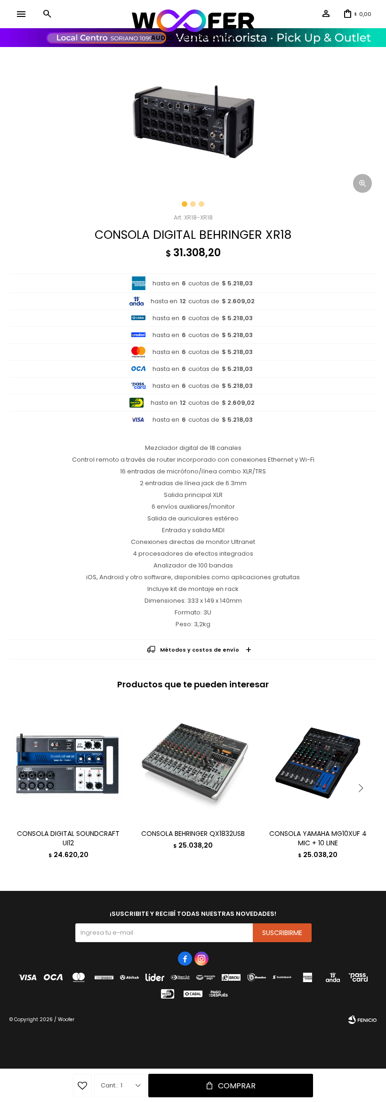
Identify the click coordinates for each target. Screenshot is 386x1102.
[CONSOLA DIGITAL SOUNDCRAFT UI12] (68, 763)
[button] (47, 14)
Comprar (237, 1085)
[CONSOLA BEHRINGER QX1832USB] (193, 763)
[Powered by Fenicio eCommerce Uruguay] (362, 1020)
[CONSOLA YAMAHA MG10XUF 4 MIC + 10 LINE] (318, 763)
